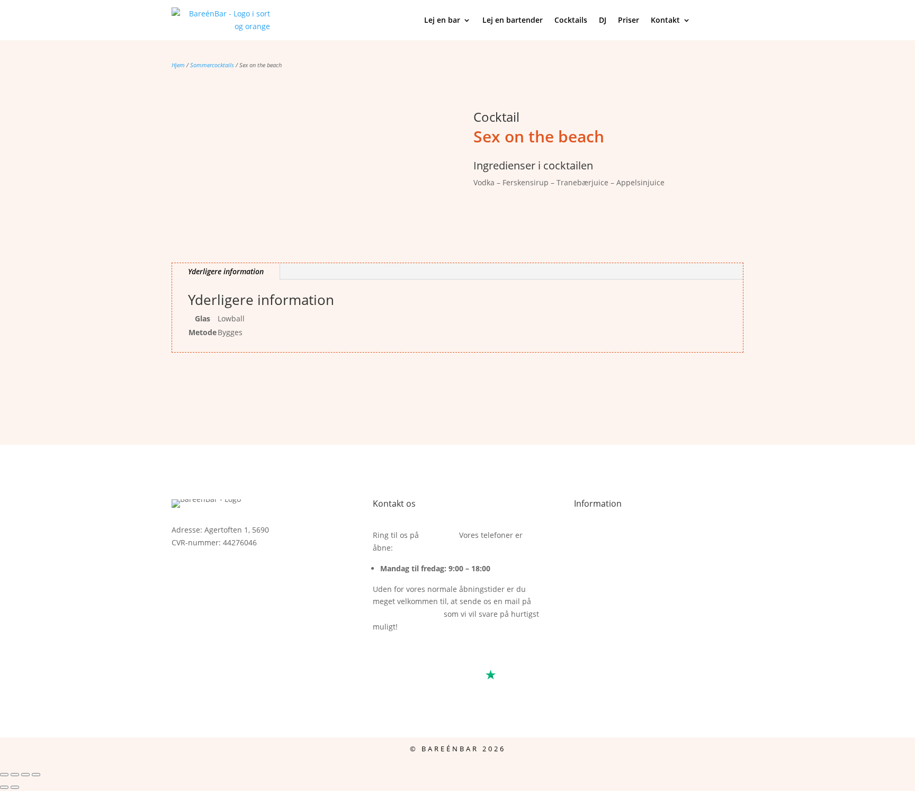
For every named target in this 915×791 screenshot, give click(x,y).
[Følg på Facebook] (180, 572)
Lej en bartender (512, 20)
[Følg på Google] (222, 572)
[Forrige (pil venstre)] (4, 787)
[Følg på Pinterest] (264, 572)
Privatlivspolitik (600, 585)
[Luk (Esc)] (36, 774)
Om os (585, 560)
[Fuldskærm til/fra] (15, 774)
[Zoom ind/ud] (4, 774)
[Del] (25, 774)
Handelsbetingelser (608, 535)
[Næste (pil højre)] (15, 787)
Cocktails (570, 20)
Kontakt (665, 20)
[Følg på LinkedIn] (243, 572)
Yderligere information (226, 271)
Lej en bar (442, 20)
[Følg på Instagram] (201, 572)
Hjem (178, 65)
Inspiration (593, 548)
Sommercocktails (212, 65)
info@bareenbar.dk (407, 614)
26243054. (439, 535)
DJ (602, 20)
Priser (628, 20)
